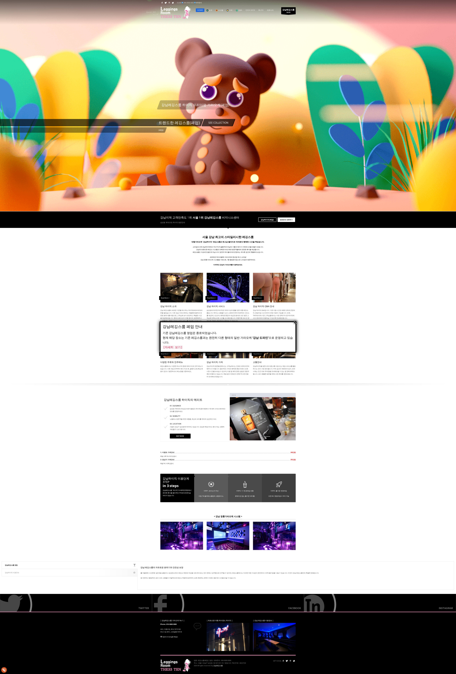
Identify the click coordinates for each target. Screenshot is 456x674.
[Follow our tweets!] (287, 661)
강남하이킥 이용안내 (12, 572)
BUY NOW (180, 436)
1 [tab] (257, 436)
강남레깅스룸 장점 (11, 565)
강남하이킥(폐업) (267, 220)
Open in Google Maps (170, 637)
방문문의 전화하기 (286, 220)
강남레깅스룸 (218, 666)
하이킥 (288, 10)
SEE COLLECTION (218, 122)
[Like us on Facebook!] (283, 661)
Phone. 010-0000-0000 (168, 624)
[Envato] (173, 3)
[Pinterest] (169, 3)
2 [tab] (262, 436)
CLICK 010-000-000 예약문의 (189, 3)
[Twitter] (165, 3)
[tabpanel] (228, 107)
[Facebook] (162, 3)
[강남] (380, 603)
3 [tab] (268, 436)
